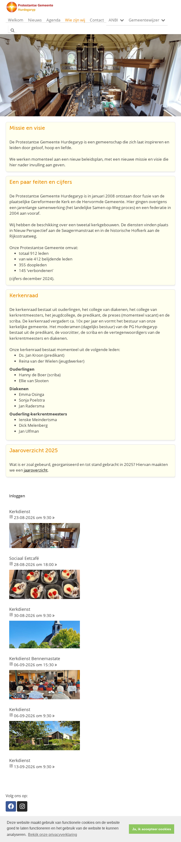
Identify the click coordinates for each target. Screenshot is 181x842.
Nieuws (35, 20)
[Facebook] (11, 806)
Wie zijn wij (75, 20)
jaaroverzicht (36, 470)
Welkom (15, 20)
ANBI (113, 20)
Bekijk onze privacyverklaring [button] (52, 835)
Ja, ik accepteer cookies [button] (151, 829)
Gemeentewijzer (144, 20)
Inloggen (17, 495)
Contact (97, 20)
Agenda (53, 20)
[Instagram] (22, 806)
